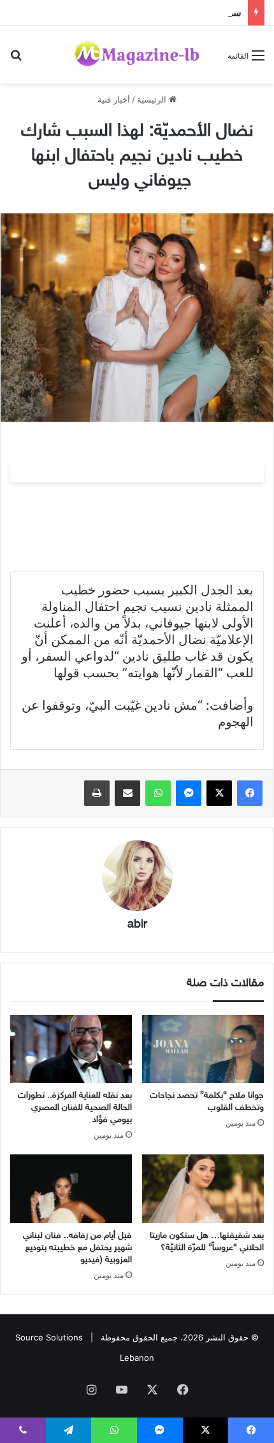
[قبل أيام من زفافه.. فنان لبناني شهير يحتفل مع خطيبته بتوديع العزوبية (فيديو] (71, 1188)
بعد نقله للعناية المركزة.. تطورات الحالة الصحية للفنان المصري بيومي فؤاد (75, 1107)
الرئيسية (153, 99)
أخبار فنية (113, 99)
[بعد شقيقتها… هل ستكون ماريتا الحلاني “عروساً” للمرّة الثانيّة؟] (203, 1188)
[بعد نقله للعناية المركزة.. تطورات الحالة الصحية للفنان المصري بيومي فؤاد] (71, 1049)
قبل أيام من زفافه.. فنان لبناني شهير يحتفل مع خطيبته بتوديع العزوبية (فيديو (77, 1247)
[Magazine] (137, 55)
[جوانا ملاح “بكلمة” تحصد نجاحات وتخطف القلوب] (203, 1049)
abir (137, 925)
